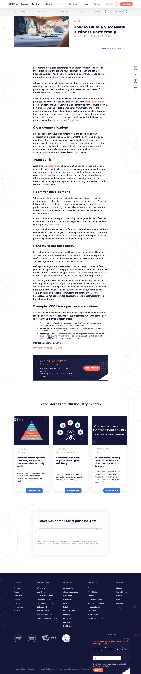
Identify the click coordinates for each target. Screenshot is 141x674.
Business (25, 11)
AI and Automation (70, 592)
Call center (18, 588)
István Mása (82, 36)
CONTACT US (111, 4)
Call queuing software (45, 596)
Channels (17, 603)
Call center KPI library (96, 618)
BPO (65, 603)
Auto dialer (41, 592)
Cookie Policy (33, 669)
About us (119, 588)
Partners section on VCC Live (47, 347)
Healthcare (67, 626)
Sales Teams (68, 596)
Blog (75, 21)
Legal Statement (47, 669)
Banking (66, 614)
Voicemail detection (44, 614)
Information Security (96, 603)
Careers (119, 596)
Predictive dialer (43, 611)
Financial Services (70, 611)
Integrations (18, 607)
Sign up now (92, 368)
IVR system (41, 588)
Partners (119, 603)
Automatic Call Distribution (47, 599)
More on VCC (19, 611)
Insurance (67, 618)
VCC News (95, 11)
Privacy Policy (93, 544)
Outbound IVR (42, 607)
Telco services (93, 614)
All (15, 11)
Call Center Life (40, 11)
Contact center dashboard (47, 618)
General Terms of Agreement (67, 669)
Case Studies (93, 592)
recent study (54, 165)
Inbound (17, 599)
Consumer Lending (70, 622)
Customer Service (70, 588)
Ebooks (91, 596)
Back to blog (115, 49)
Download (92, 611)
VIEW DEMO (126, 4)
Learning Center (94, 607)
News (118, 599)
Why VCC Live (121, 592)
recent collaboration (95, 101)
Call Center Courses (95, 599)
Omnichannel (19, 592)
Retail (65, 607)
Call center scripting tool (46, 603)
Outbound (18, 596)
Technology (81, 11)
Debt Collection (69, 599)
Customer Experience (61, 11)
